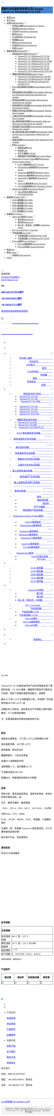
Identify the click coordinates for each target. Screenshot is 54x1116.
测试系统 (11, 1024)
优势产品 (11, 1046)
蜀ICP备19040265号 (33, 1110)
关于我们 (11, 1051)
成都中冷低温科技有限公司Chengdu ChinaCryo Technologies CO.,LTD (22, 10)
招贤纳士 (11, 1063)
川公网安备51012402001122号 (15, 1102)
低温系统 (11, 1018)
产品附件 (11, 1029)
